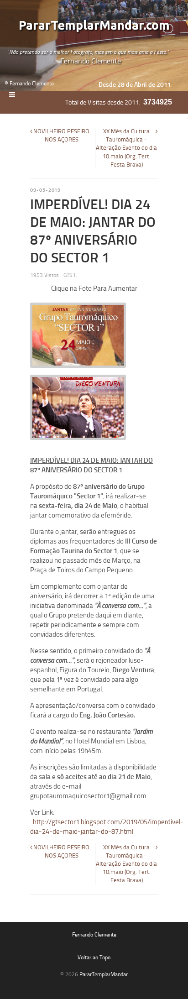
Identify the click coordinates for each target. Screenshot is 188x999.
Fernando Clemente (94, 934)
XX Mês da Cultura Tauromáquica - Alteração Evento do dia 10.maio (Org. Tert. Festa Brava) (126, 148)
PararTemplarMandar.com (94, 25)
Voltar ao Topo (94, 957)
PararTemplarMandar (103, 974)
